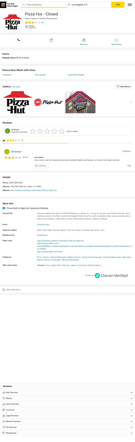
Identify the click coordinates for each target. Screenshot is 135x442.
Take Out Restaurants (70, 260)
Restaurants (56, 260)
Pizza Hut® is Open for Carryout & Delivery (27, 208)
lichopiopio (16, 152)
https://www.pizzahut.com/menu (49, 252)
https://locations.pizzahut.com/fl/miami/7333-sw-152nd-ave (33, 190)
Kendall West (42, 235)
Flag (129, 166)
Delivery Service (74, 257)
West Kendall (40, 75)
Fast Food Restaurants (112, 257)
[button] (130, 5)
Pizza (27, 18)
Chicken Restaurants (48, 18)
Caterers (34, 18)
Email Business (43, 225)
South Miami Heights (76, 75)
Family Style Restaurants (92, 257)
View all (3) (16, 87)
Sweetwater (6, 75)
